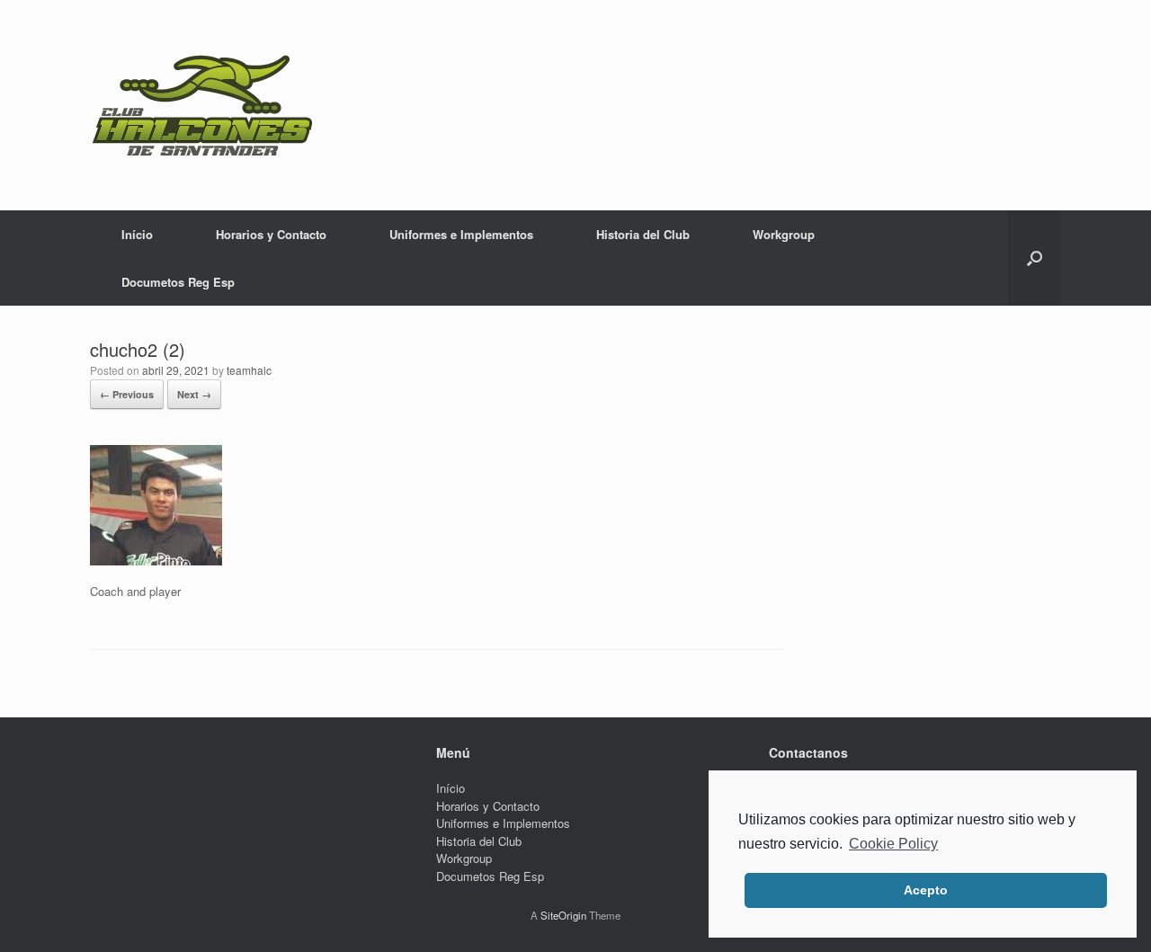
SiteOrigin (563, 915)
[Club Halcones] (202, 105)
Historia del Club (643, 234)
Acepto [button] (926, 890)
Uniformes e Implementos (461, 234)
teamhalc (249, 370)
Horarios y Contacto (271, 234)
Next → (194, 394)
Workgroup (784, 234)
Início (137, 234)
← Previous (127, 394)
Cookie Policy (893, 843)
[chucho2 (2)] (156, 560)
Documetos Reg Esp (178, 281)
